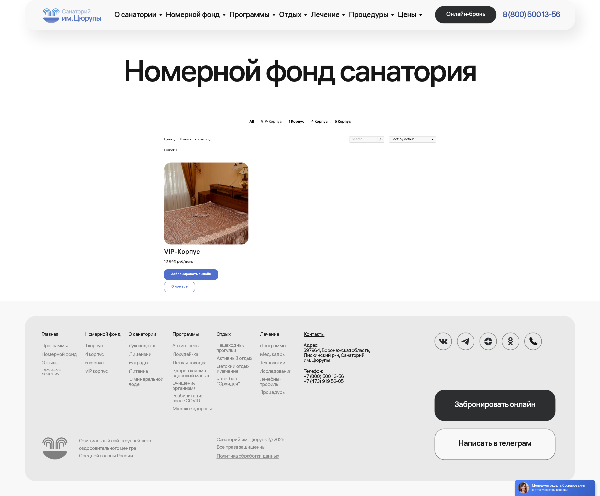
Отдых (290, 15)
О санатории (135, 15)
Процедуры (368, 15)
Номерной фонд (193, 15)
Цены (407, 15)
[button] (465, 15)
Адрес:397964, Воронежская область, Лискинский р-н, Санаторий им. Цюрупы (337, 353)
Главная (49, 334)
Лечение (325, 15)
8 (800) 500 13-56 (531, 15)
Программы (249, 15)
